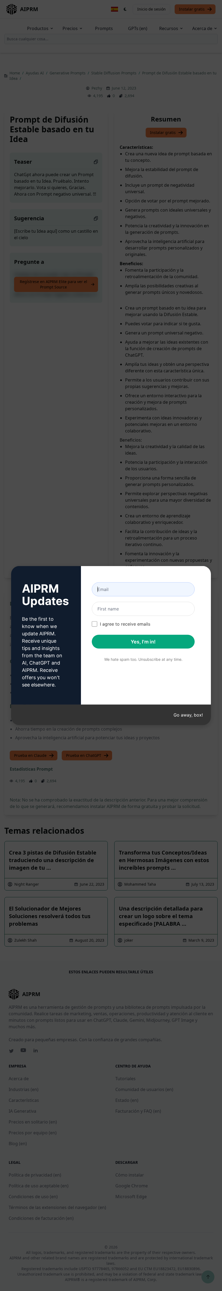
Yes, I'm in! (143, 641)
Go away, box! (188, 715)
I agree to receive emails (125, 623)
